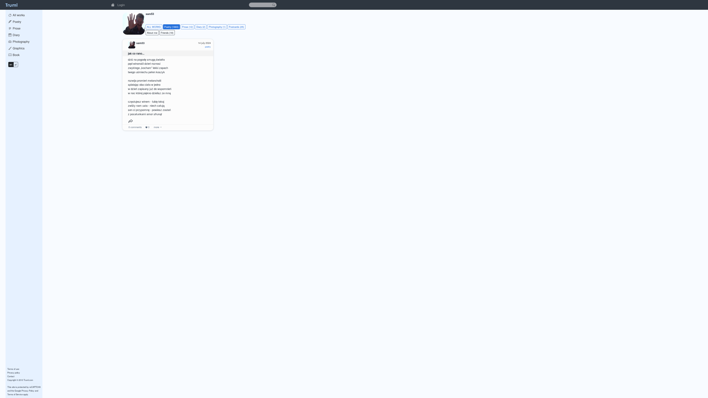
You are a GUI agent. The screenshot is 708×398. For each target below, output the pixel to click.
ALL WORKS (154, 27)
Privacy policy (13, 372)
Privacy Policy (28, 390)
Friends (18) (167, 32)
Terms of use (13, 368)
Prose (16, 28)
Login (121, 5)
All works (18, 15)
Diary (16, 35)
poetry (208, 46)
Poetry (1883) (171, 27)
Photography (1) (217, 27)
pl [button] (16, 64)
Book (16, 55)
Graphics (18, 48)
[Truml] (11, 5)
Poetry (16, 22)
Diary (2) (200, 27)
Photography (21, 41)
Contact (10, 376)
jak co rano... (136, 53)
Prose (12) (187, 27)
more (156, 127)
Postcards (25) (236, 27)
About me (152, 32)
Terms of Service (15, 394)
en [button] (11, 64)
